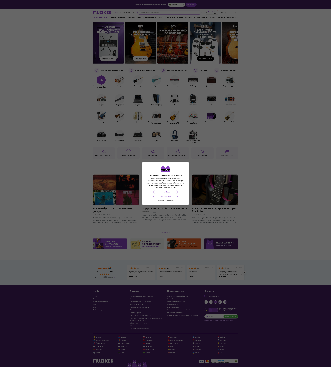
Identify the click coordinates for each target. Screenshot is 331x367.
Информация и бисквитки (166, 200)
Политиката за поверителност (165, 187)
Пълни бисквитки (165, 196)
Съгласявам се (165, 192)
